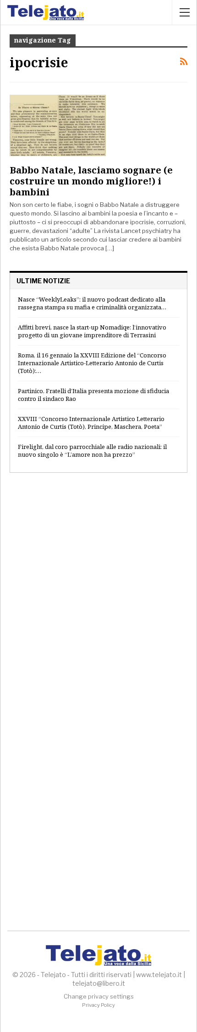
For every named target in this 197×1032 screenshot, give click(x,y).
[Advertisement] (98, 589)
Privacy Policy (98, 1005)
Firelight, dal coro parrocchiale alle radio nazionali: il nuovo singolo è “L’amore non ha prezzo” (92, 451)
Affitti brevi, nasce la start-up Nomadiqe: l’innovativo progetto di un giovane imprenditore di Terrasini (92, 331)
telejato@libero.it (98, 983)
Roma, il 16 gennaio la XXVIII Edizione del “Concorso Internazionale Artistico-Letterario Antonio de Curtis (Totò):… (92, 363)
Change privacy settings (99, 996)
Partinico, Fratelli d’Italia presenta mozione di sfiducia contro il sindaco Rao (93, 395)
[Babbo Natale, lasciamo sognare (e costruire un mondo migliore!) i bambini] (58, 125)
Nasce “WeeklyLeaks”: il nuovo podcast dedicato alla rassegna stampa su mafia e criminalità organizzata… (92, 303)
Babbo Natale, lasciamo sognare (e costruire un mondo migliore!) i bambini (91, 181)
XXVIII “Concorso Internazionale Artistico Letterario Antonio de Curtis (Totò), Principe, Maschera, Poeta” (91, 423)
